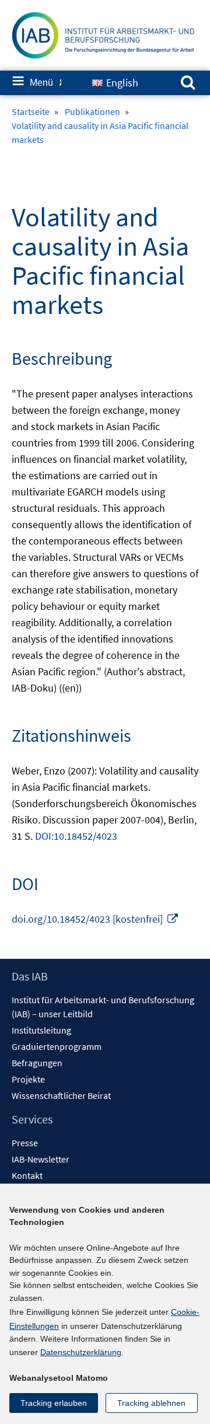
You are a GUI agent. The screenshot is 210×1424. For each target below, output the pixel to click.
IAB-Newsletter (40, 1159)
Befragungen (37, 1063)
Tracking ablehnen (151, 1403)
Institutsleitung (41, 1030)
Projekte (28, 1079)
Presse (25, 1143)
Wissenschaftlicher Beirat (61, 1095)
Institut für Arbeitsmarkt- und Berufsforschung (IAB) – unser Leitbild (103, 1007)
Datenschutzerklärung (80, 1352)
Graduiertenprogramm (57, 1046)
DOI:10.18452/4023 (76, 836)
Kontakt (27, 1175)
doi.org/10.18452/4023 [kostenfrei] (95, 919)
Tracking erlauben (53, 1403)
